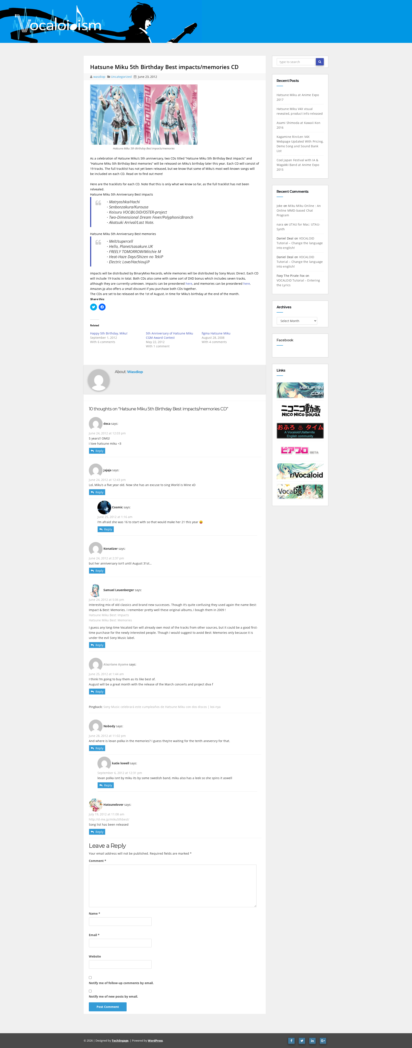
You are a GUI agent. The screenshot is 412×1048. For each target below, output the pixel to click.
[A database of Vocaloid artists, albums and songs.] (300, 491)
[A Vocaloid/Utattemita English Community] (300, 430)
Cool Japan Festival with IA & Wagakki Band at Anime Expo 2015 (298, 165)
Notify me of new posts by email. (113, 996)
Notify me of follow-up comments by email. (121, 983)
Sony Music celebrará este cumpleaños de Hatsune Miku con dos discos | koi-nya (162, 707)
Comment (97, 861)
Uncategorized (122, 77)
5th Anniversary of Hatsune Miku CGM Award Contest (169, 335)
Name (94, 913)
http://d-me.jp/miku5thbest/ (109, 819)
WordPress (155, 1040)
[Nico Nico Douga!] (300, 410)
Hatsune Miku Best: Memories (110, 620)
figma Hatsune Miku (216, 333)
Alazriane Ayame (115, 664)
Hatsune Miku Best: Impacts (109, 615)
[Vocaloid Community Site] (300, 451)
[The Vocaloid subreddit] (300, 471)
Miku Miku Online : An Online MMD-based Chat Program (299, 210)
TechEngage (120, 1040)
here (189, 284)
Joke (280, 206)
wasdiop (99, 77)
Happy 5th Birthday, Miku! (108, 333)
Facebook (285, 340)
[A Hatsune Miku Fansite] (300, 390)
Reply (99, 451)
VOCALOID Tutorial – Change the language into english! (300, 243)
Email (94, 935)
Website (95, 956)
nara (280, 224)
